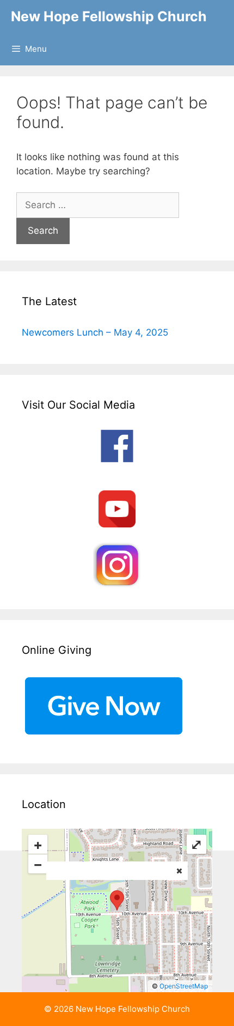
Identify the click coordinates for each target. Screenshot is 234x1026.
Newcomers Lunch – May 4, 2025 (95, 332)
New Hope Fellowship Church (109, 16)
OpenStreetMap (183, 986)
